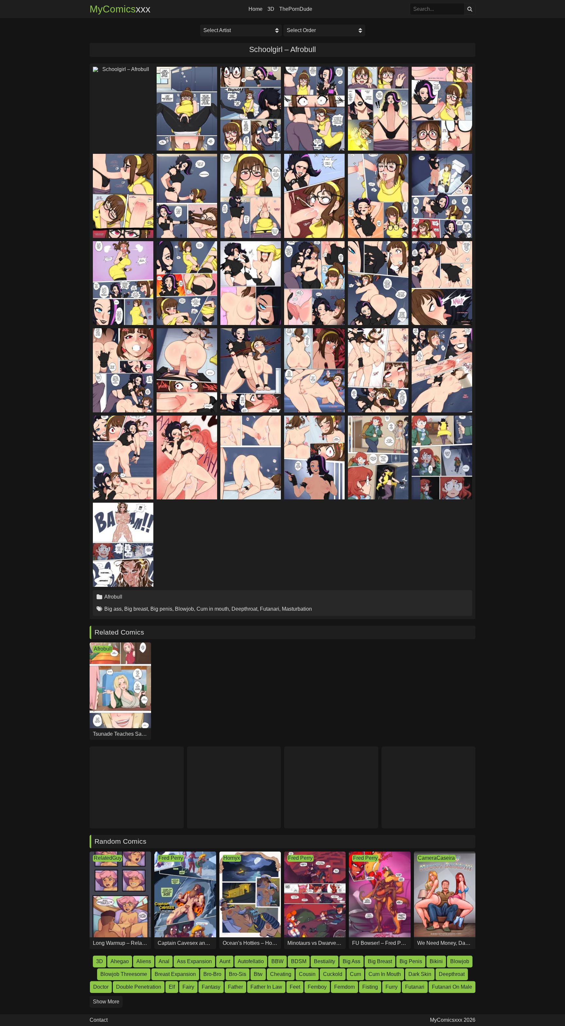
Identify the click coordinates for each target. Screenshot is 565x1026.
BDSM (298, 961)
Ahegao (120, 961)
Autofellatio (251, 961)
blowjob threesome (123, 974)
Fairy (188, 987)
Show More (106, 1001)
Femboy (317, 987)
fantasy (211, 987)
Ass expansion (194, 961)
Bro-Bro (212, 974)
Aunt (224, 961)
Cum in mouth (213, 609)
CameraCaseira (436, 858)
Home (255, 9)
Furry (391, 987)
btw (258, 974)
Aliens (143, 961)
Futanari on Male (452, 987)
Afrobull (113, 597)
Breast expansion (175, 974)
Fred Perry (171, 858)
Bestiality (324, 961)
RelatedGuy (108, 858)
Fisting (370, 987)
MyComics (120, 9)
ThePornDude (295, 9)
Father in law (266, 987)
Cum (355, 974)
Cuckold (332, 974)
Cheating (280, 974)
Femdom (344, 987)
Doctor (101, 987)
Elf (172, 987)
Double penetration (138, 987)
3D (270, 9)
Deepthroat (244, 609)
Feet (295, 987)
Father (235, 987)
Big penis (161, 609)
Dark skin (419, 974)
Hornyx (231, 858)
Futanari (269, 609)
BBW (277, 961)
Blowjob (184, 609)
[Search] (469, 9)
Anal (164, 961)
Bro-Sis (237, 974)
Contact (99, 1020)
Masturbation (297, 609)
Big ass (113, 609)
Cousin (307, 974)
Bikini (436, 961)
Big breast (136, 609)
